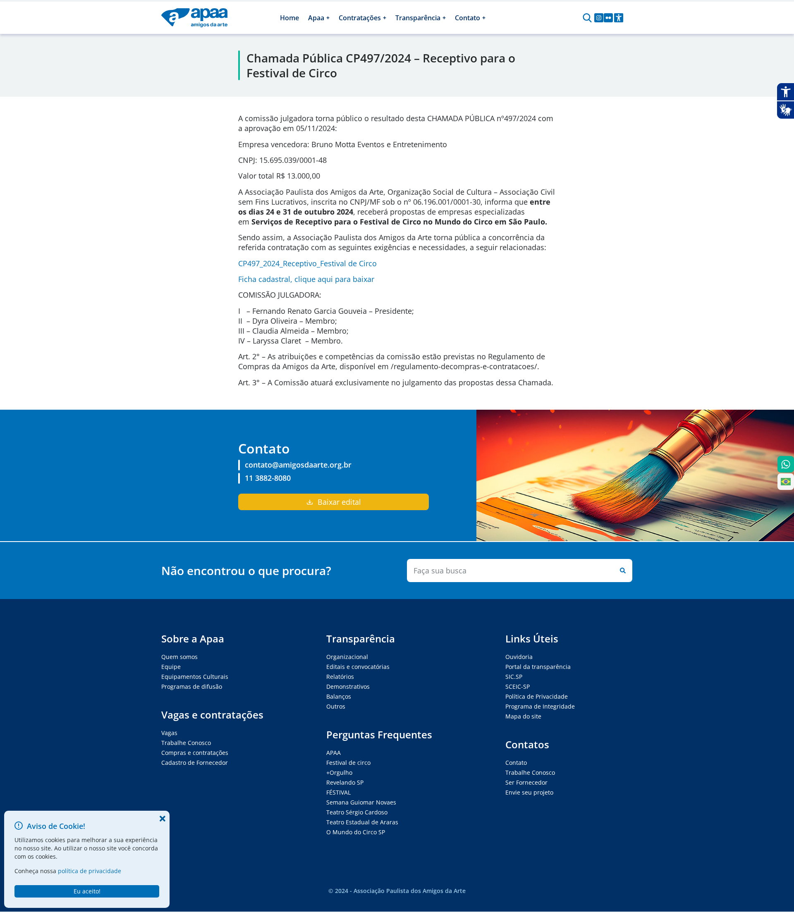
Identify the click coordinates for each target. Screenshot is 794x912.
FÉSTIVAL (338, 792)
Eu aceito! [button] (87, 891)
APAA (333, 753)
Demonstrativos (348, 686)
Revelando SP (345, 782)
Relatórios (340, 676)
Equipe (171, 667)
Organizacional (347, 657)
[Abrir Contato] (483, 17)
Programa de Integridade (540, 706)
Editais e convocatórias (358, 667)
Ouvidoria (519, 657)
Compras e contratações (194, 753)
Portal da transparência (538, 667)
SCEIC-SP (517, 686)
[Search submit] (621, 570)
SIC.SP (513, 676)
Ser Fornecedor (526, 782)
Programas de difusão (191, 686)
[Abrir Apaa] (328, 17)
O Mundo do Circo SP (355, 832)
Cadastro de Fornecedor (194, 762)
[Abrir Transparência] (444, 17)
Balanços (338, 696)
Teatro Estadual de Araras (362, 822)
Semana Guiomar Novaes (361, 802)
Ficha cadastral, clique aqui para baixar (306, 279)
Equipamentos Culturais (194, 676)
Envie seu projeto (529, 792)
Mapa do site (523, 716)
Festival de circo (348, 762)
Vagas (169, 733)
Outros (335, 706)
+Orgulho (339, 772)
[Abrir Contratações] (384, 17)
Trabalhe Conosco (186, 743)
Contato (516, 762)
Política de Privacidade (536, 696)
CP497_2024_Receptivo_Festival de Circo (307, 263)
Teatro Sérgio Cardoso (356, 812)
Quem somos (179, 657)
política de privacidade (89, 871)
